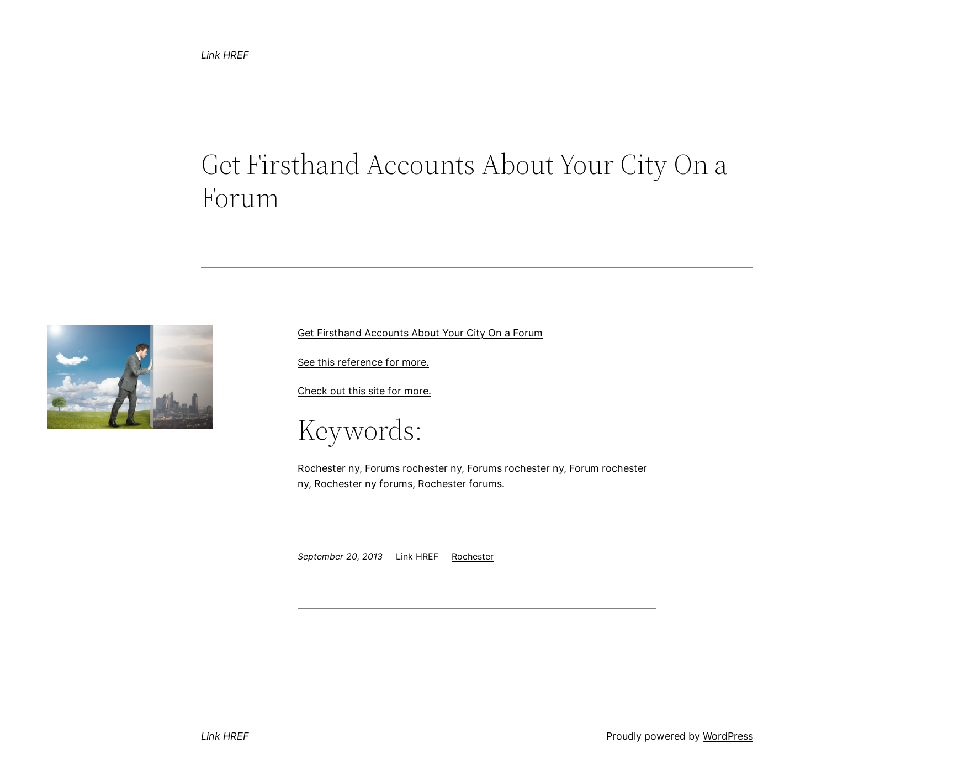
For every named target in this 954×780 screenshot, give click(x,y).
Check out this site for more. (364, 391)
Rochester (473, 556)
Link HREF (225, 55)
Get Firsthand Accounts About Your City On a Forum (420, 333)
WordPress (728, 736)
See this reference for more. (363, 362)
